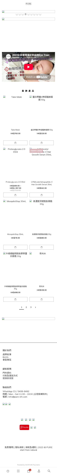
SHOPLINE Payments (32, 465)
